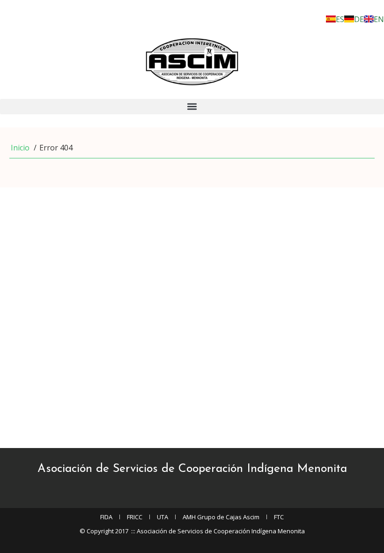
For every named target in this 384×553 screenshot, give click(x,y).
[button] (192, 106)
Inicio (20, 147)
